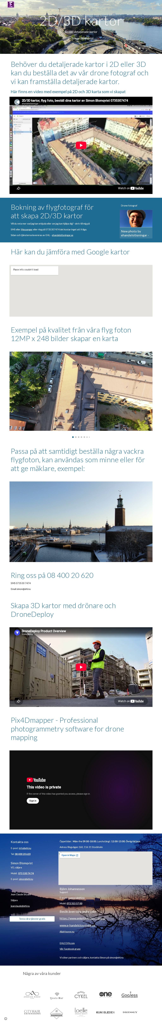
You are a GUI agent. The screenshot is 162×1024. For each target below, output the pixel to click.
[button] (4, 4)
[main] (81, 26)
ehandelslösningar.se (62, 235)
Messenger (27, 229)
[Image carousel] (81, 395)
